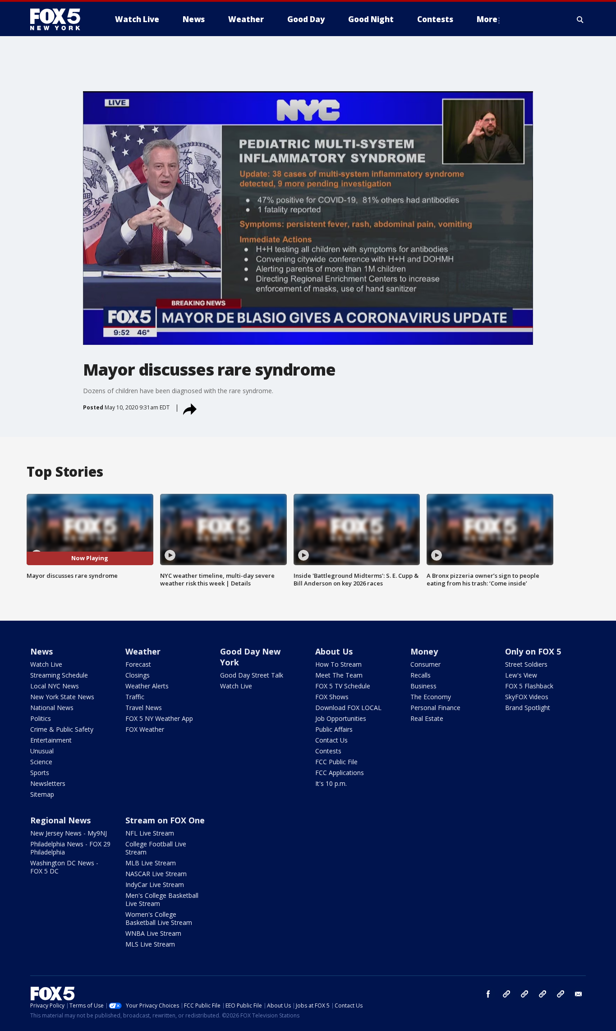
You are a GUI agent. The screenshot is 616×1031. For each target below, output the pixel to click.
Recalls (420, 675)
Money (424, 651)
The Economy (430, 696)
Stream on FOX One (165, 820)
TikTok (524, 994)
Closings (137, 675)
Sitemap (42, 794)
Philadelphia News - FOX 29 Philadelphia (70, 848)
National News (52, 707)
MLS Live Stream (150, 944)
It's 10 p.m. (331, 783)
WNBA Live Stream (153, 933)
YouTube (542, 994)
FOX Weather (144, 729)
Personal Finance (435, 707)
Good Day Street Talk (251, 675)
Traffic (134, 696)
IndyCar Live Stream (154, 884)
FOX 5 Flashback (529, 686)
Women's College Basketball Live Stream (158, 918)
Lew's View (521, 675)
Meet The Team (339, 675)
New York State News (62, 696)
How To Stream (338, 664)
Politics (40, 718)
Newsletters (47, 783)
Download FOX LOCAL (348, 707)
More (487, 19)
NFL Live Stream (149, 833)
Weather (143, 651)
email (578, 994)
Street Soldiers (526, 664)
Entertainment (51, 740)
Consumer (425, 664)
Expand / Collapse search (580, 19)
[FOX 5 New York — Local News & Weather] (60, 19)
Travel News (143, 707)
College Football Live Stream (155, 848)
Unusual (42, 751)
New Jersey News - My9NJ (68, 833)
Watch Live (46, 664)
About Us (334, 651)
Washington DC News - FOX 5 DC (64, 867)
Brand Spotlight (527, 707)
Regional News (60, 820)
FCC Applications (339, 772)
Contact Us (331, 740)
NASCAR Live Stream (156, 873)
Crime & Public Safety (61, 729)
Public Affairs (334, 729)
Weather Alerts (147, 686)
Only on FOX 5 (533, 651)
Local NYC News (54, 686)
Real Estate (426, 718)
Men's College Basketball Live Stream (161, 899)
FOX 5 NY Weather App (159, 718)
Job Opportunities (340, 718)
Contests (328, 751)
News (41, 651)
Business (423, 686)
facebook (488, 994)
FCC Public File (336, 761)
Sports (39, 772)
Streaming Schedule (59, 675)
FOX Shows (332, 696)
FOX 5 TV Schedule (342, 686)
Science (41, 761)
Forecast (138, 664)
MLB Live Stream (150, 863)
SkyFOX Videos (526, 696)
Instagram (506, 994)
